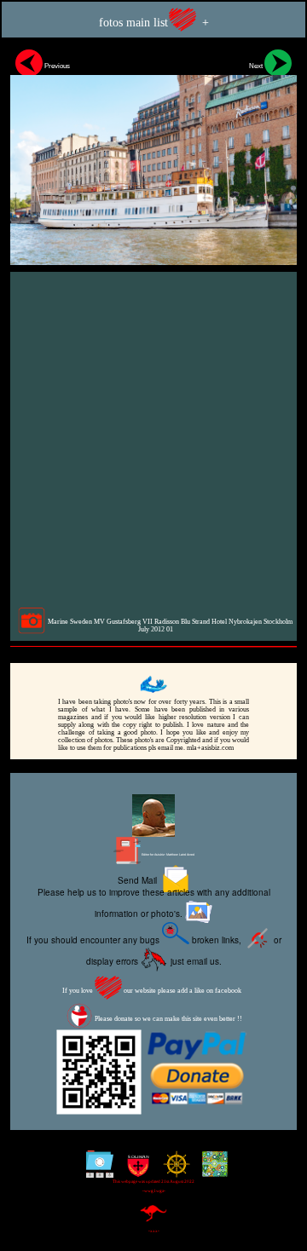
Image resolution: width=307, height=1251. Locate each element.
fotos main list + (154, 22)
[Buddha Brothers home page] (172, 1170)
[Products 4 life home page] (211, 1170)
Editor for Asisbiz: (167, 854)
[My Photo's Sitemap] (96, 1170)
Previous (56, 65)
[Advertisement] (153, 438)
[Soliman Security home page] (134, 1170)
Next (256, 65)
